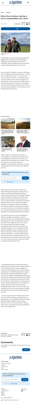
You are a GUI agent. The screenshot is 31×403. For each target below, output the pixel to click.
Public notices (4, 369)
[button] (3, 2)
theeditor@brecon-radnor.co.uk (11, 400)
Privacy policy (4, 366)
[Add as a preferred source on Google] (17, 24)
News (2, 12)
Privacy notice (10, 181)
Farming (8, 12)
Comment (26, 349)
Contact (3, 365)
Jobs (2, 368)
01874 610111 (8, 397)
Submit (25, 178)
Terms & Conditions (6, 363)
